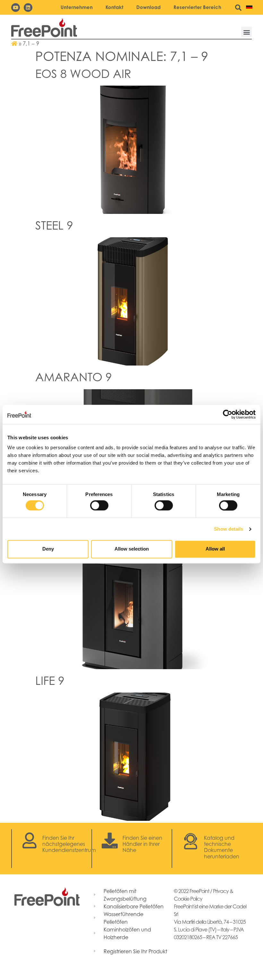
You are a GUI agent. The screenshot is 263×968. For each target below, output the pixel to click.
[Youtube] (15, 7)
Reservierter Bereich (197, 7)
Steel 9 (54, 225)
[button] (246, 32)
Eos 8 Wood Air (83, 73)
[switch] (99, 505)
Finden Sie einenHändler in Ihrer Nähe (142, 844)
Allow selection (132, 549)
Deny (48, 549)
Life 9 (49, 680)
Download (148, 7)
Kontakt (114, 7)
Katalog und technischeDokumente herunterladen (221, 847)
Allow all (215, 549)
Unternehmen (77, 7)
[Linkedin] (28, 7)
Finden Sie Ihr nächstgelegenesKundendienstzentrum (69, 844)
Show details (228, 529)
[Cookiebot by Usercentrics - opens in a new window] (227, 414)
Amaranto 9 (73, 377)
